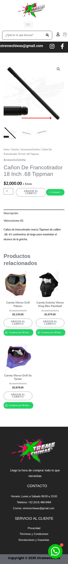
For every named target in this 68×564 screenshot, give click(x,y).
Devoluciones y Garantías (33, 539)
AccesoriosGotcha (30, 149)
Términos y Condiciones (34, 533)
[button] (58, 69)
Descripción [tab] (11, 213)
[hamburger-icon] (28, 24)
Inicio (6, 149)
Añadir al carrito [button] (18, 323)
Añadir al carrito (31, 192)
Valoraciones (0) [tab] (13, 220)
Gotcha (15, 149)
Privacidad (34, 528)
